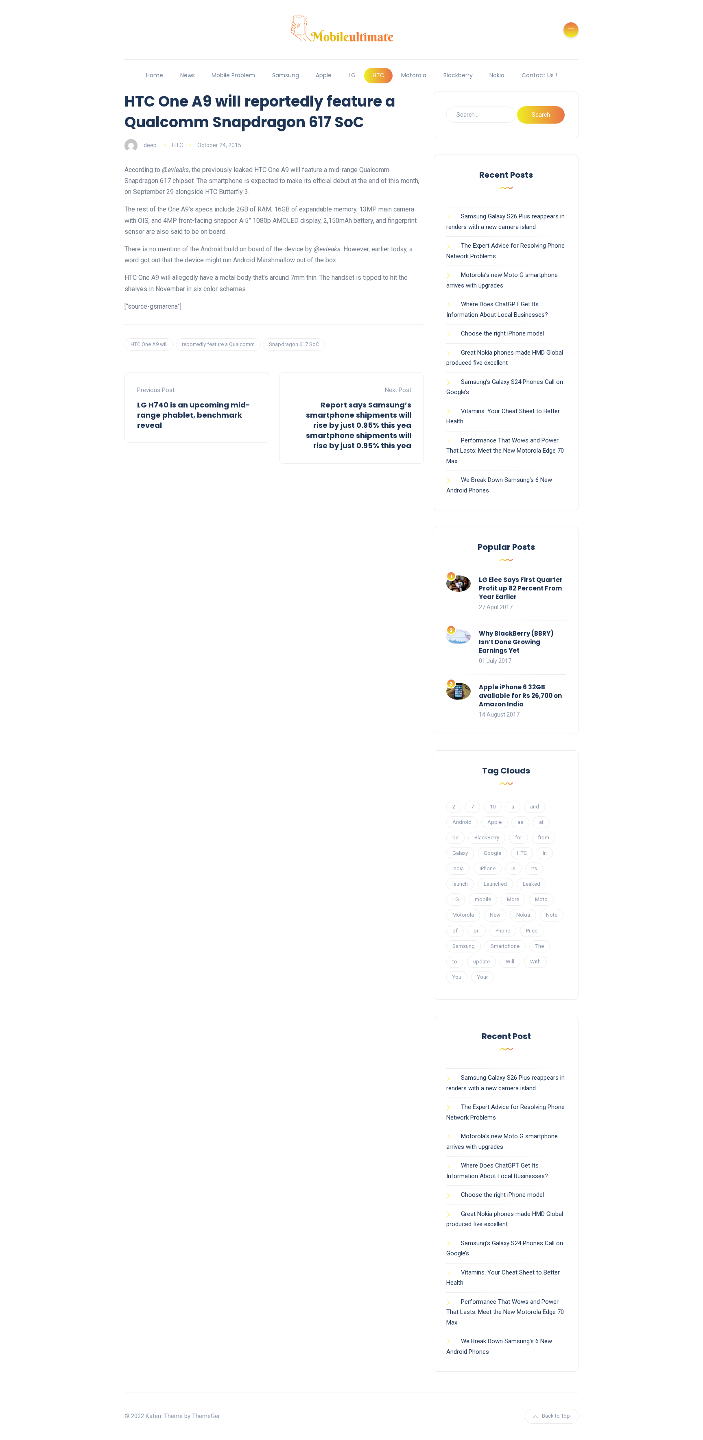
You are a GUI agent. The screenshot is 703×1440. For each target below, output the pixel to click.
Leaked (531, 884)
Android (462, 822)
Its (534, 868)
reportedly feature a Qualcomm (218, 344)
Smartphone (505, 946)
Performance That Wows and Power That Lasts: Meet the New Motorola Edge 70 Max (505, 451)
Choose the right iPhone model (502, 333)
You (456, 977)
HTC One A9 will (149, 344)
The (539, 946)
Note (551, 915)
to (454, 962)
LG (352, 75)
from (543, 837)
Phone (503, 931)
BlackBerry (486, 837)
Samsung (285, 75)
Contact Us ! (539, 75)
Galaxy (460, 853)
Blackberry (458, 75)
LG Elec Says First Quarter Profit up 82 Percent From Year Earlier (521, 588)
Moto (541, 899)
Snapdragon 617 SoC (294, 344)
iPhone (488, 868)
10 (493, 807)
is (513, 868)
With (535, 962)
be (455, 837)
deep (150, 145)
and (534, 807)
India (458, 868)
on (477, 931)
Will (510, 962)
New (495, 915)
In (545, 853)
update (481, 962)
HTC (378, 75)
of (455, 931)
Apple (324, 75)
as (520, 822)
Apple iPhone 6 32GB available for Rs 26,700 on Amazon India (520, 695)
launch (460, 884)
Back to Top (556, 1416)
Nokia (496, 75)
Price (531, 931)
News (187, 75)
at (541, 822)
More (513, 899)
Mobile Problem (233, 75)
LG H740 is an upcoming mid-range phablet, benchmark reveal (193, 415)
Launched (495, 884)
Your (482, 977)
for (518, 837)
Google (492, 853)
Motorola (413, 75)
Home (154, 75)
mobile (483, 899)
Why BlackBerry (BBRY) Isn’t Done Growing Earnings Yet (516, 642)
